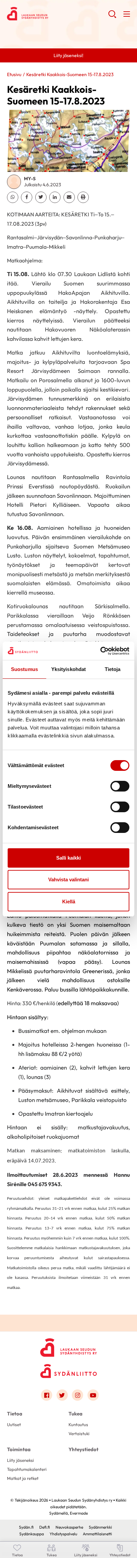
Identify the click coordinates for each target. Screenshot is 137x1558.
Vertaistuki (78, 1433)
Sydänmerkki (100, 1527)
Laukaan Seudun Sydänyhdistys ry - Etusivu (57, 13)
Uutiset (14, 1424)
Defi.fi (44, 1527)
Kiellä (68, 901)
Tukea (75, 1413)
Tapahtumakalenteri (27, 1469)
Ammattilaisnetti (97, 1533)
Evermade (79, 1513)
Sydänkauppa (31, 1533)
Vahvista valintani (68, 879)
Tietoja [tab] (113, 669)
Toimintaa (19, 1449)
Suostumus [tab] (24, 669)
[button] (112, 17)
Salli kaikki (68, 858)
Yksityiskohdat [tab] (68, 669)
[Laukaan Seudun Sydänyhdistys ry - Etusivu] (68, 1345)
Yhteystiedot (83, 1449)
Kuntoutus (78, 1424)
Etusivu (14, 74)
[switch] (119, 786)
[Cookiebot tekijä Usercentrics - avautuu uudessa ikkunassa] (100, 651)
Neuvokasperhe (69, 1527)
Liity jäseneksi (20, 1460)
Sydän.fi (26, 1527)
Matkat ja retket (23, 1478)
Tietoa (14, 1413)
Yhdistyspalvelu (63, 1533)
